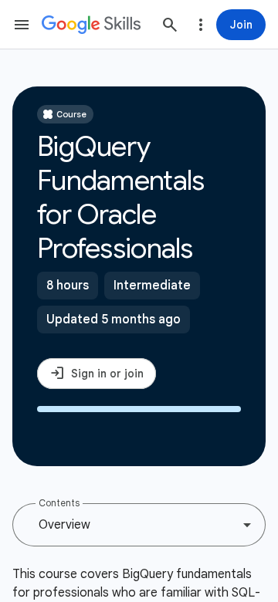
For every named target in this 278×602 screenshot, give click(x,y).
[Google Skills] (91, 25)
